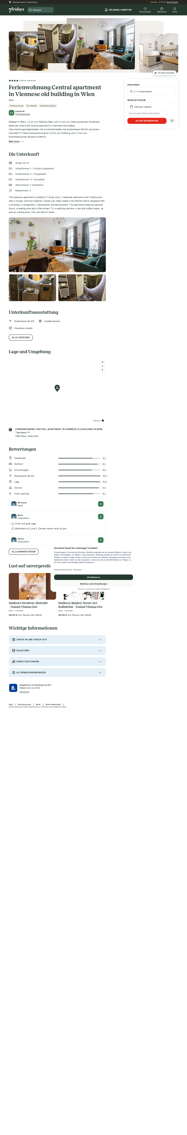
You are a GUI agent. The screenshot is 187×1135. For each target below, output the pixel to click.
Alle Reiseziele (24, 704)
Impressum (24, 692)
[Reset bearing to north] (102, 370)
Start (11, 704)
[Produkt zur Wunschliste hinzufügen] (172, 121)
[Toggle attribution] (102, 420)
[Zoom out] (102, 366)
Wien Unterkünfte (53, 704)
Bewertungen (172, 2)
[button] (14, 141)
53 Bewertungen (22, 114)
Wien (38, 704)
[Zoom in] (102, 362)
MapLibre (97, 420)
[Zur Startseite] (16, 10)
